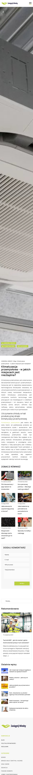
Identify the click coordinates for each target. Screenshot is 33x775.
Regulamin (4, 746)
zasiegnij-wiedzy (9, 343)
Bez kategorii (22, 346)
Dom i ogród (5, 764)
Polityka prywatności (8, 743)
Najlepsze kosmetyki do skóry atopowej (18, 709)
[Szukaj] (3, 601)
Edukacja (4, 767)
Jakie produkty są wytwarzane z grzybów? (19, 686)
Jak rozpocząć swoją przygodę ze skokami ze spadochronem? (20, 670)
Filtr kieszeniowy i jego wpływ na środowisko (7, 486)
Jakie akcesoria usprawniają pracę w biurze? (7, 508)
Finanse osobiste (7, 771)
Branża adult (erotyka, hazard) (12, 760)
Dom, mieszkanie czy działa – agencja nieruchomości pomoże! (19, 693)
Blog (2, 740)
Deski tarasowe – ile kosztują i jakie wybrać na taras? (19, 701)
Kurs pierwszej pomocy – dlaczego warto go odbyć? (24, 486)
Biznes (3, 757)
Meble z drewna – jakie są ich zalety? (18, 678)
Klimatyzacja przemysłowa (10, 422)
